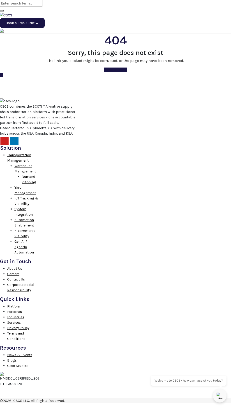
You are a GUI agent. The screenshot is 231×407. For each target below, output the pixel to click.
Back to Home (115, 70)
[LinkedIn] (14, 141)
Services (14, 322)
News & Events (19, 355)
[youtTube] (4, 141)
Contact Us (16, 279)
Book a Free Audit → (22, 23)
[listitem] (38, 120)
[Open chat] (219, 395)
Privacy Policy (18, 328)
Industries (15, 317)
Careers (13, 274)
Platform (14, 306)
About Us (14, 268)
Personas (14, 312)
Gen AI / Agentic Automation (24, 246)
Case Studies (17, 366)
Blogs (12, 360)
